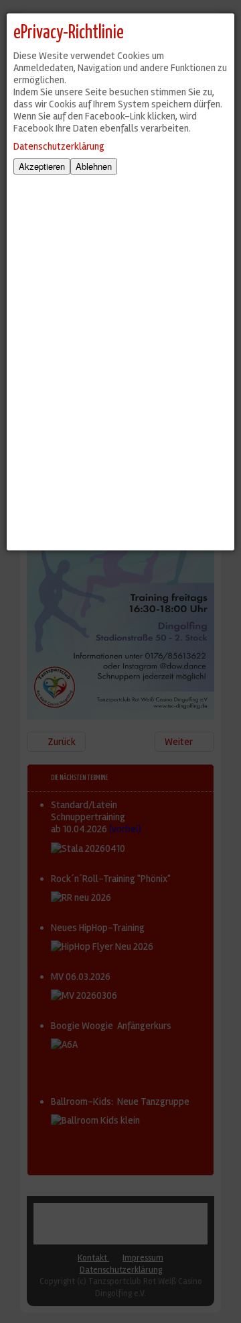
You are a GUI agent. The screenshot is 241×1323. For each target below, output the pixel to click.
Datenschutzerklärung (58, 146)
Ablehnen (94, 166)
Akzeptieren (42, 166)
